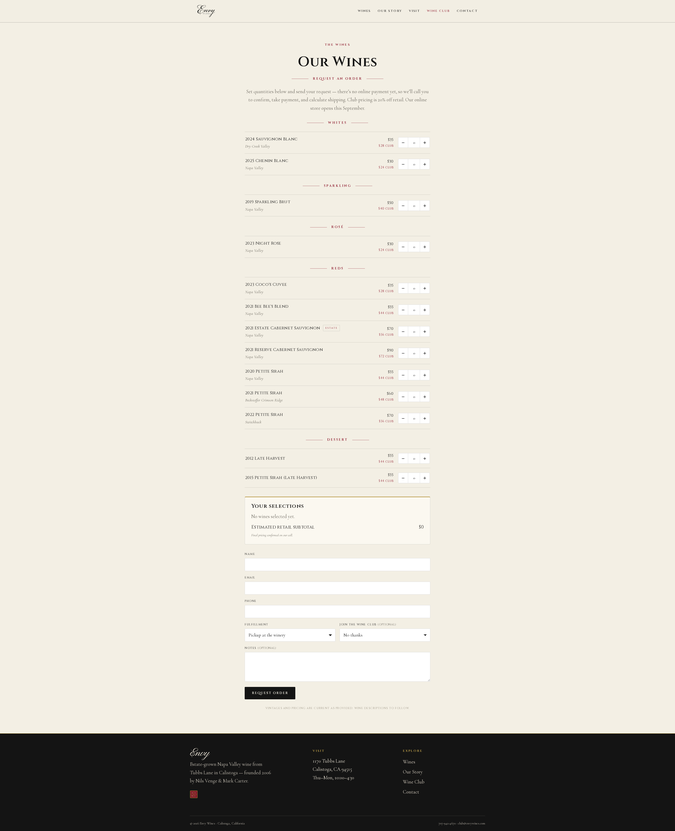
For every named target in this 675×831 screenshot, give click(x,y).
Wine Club (438, 11)
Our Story (390, 11)
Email (250, 578)
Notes (260, 648)
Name (250, 554)
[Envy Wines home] (206, 11)
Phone (251, 601)
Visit (414, 11)
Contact (467, 11)
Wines (364, 11)
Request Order (270, 693)
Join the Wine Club (368, 624)
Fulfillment (256, 624)
